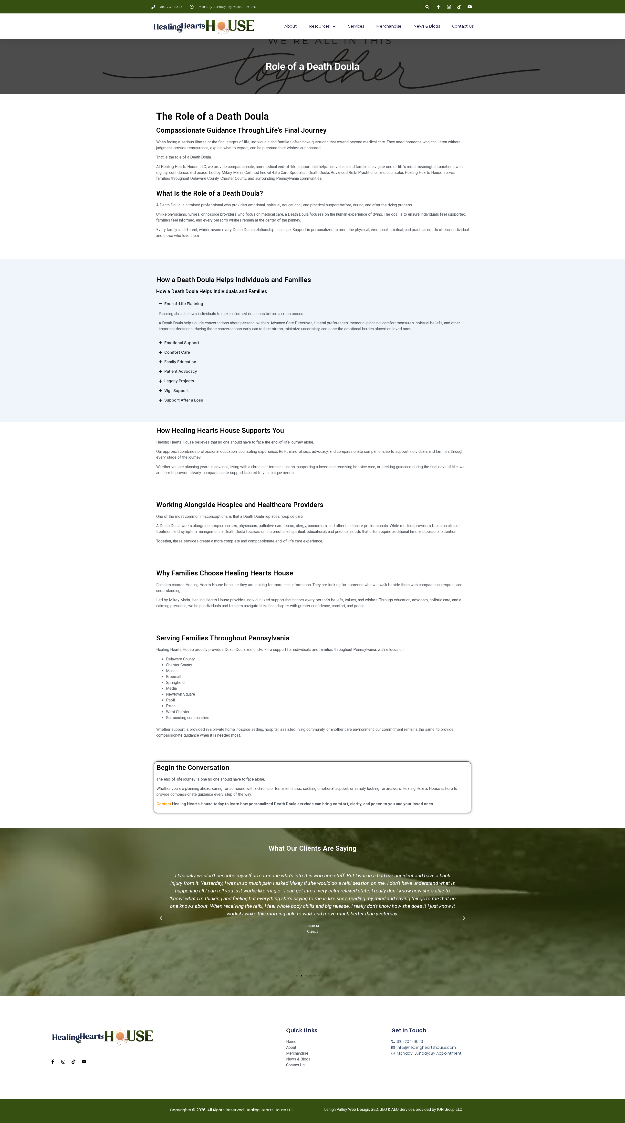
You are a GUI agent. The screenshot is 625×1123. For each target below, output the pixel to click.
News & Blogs (427, 26)
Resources (319, 26)
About (290, 26)
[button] (427, 7)
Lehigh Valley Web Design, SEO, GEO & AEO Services (369, 1109)
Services (356, 26)
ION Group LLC (449, 1109)
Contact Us (463, 26)
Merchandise (388, 26)
